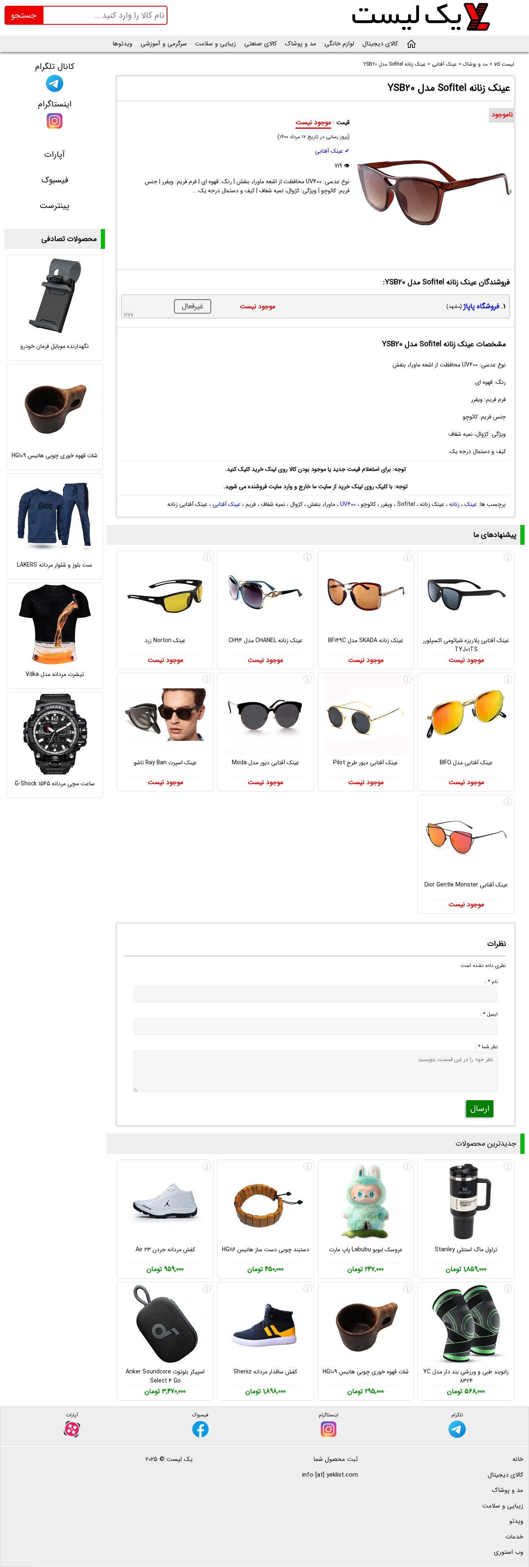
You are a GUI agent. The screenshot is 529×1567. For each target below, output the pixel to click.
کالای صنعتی (260, 44)
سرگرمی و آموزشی (164, 44)
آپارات (54, 154)
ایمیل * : (489, 1014)
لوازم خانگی (339, 44)
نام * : (491, 982)
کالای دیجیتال (380, 44)
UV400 (348, 504)
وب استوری (508, 1552)
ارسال (479, 1108)
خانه (517, 1459)
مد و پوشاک (300, 44)
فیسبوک (54, 180)
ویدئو (516, 1521)
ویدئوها (122, 44)
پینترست (54, 205)
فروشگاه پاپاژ (481, 306)
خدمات (514, 1537)
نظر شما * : (486, 1047)
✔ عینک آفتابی (332, 151)
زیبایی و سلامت (215, 44)
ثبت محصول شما (335, 1459)
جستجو (23, 15)
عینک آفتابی (226, 504)
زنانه (454, 504)
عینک (471, 504)
